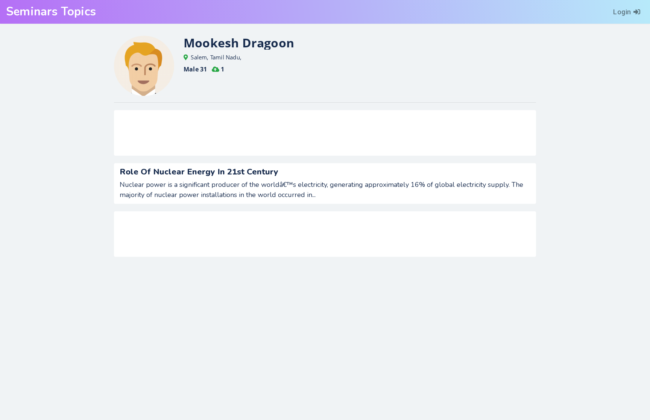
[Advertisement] (325, 133)
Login (622, 12)
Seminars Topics (51, 12)
